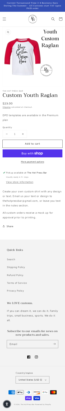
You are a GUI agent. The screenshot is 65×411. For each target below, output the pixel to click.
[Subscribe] (54, 344)
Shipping (7, 107)
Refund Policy (15, 275)
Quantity (7, 127)
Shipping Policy (16, 267)
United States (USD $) (30, 379)
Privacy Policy (15, 290)
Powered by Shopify (43, 404)
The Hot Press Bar (28, 404)
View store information (19, 181)
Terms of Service (17, 282)
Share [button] (10, 226)
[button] (4, 19)
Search (11, 259)
